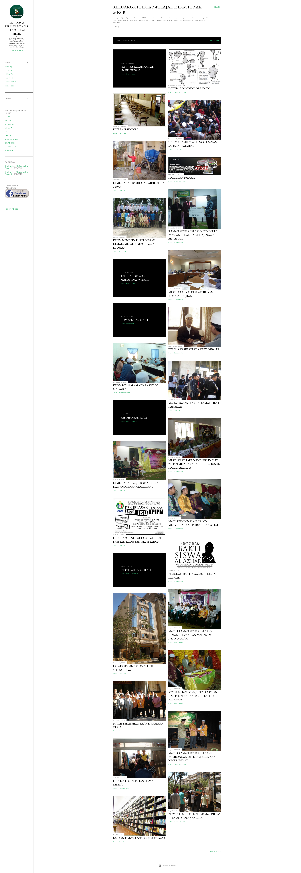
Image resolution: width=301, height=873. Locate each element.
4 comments (123, 673)
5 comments (178, 642)
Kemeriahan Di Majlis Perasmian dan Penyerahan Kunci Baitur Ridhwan (192, 695)
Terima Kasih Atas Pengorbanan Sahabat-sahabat (192, 144)
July (9, 70)
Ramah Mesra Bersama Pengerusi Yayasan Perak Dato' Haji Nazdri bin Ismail (193, 234)
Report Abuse (11, 209)
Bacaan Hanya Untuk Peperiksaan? (139, 838)
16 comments (178, 299)
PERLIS (8, 135)
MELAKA (8, 128)
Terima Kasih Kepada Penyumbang (193, 349)
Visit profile (16, 50)
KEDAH (8, 120)
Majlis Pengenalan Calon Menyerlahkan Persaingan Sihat (193, 523)
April (9, 78)
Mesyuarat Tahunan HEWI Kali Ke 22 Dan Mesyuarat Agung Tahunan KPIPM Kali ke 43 (194, 463)
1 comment (122, 133)
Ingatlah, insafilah (136, 570)
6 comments (123, 731)
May (9, 74)
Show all (214, 40)
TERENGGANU (11, 147)
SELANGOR (10, 143)
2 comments (123, 190)
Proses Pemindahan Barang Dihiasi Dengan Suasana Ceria (194, 816)
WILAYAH (9, 151)
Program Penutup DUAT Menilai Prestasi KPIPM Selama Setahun (137, 539)
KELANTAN (9, 124)
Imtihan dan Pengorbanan (189, 88)
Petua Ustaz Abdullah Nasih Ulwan (137, 68)
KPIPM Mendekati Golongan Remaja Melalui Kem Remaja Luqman (134, 243)
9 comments (123, 545)
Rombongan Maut (134, 320)
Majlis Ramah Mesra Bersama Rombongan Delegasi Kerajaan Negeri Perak (192, 756)
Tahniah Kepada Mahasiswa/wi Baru (135, 277)
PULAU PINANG (11, 139)
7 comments (123, 490)
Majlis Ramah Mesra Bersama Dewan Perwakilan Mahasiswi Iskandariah (190, 634)
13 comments (178, 528)
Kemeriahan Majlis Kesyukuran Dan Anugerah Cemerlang (137, 484)
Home (116, 27)
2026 (8, 67)
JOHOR (8, 117)
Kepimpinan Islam (134, 417)
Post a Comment (180, 92)
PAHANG (8, 132)
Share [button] (123, 74)
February (11, 82)
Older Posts (215, 851)
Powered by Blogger (169, 866)
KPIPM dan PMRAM (181, 177)
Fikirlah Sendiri (125, 129)
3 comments (130, 74)
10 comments (178, 149)
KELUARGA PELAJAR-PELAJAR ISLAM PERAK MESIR (17, 28)
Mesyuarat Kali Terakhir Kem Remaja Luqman (191, 294)
